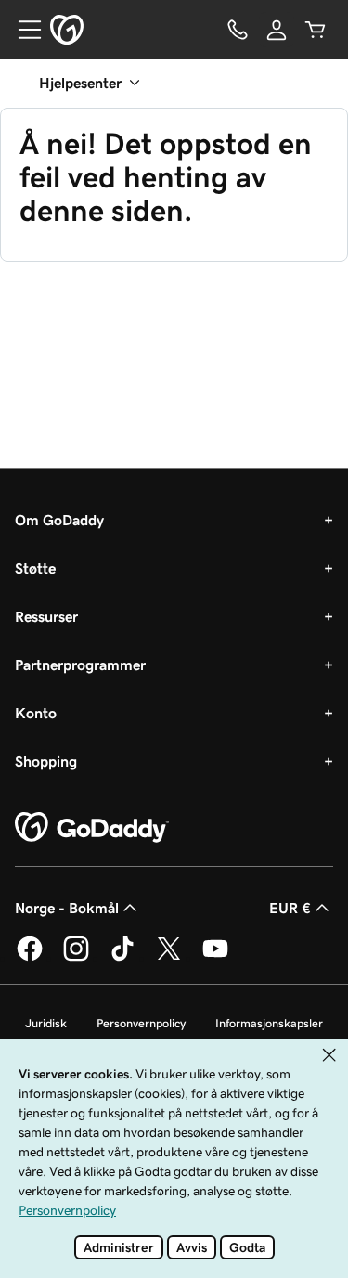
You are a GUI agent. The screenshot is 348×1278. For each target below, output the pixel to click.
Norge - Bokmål (67, 907)
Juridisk (46, 1023)
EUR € (290, 907)
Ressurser (46, 616)
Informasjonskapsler (269, 1023)
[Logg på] (276, 29)
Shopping (46, 761)
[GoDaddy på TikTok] (122, 957)
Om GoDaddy (59, 519)
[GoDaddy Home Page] (92, 828)
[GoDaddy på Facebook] (30, 957)
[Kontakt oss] (237, 29)
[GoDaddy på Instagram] (76, 957)
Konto (36, 712)
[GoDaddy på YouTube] (215, 957)
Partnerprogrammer (80, 664)
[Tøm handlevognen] (316, 30)
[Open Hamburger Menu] (22, 29)
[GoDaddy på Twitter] (169, 957)
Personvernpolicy (141, 1023)
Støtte (35, 568)
